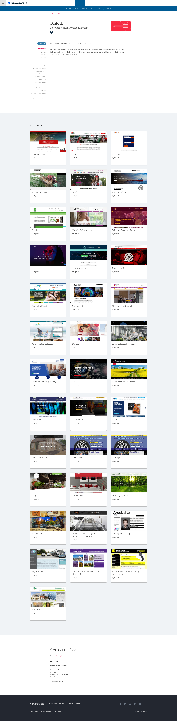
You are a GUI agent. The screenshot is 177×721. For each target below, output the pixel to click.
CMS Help (43, 57)
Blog (94, 3)
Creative (44, 63)
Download (101, 3)
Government (42, 74)
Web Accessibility (41, 87)
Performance (42, 79)
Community (80, 3)
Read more (48, 148)
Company (62, 704)
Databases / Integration (39, 68)
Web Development (41, 96)
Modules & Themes (40, 76)
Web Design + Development (38, 93)
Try (108, 3)
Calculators (43, 54)
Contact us (41, 43)
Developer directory (71, 8)
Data (45, 65)
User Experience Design (39, 85)
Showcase (84, 8)
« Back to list (55, 14)
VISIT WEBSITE (42, 48)
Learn (88, 3)
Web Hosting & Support (39, 99)
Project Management (40, 82)
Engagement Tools (41, 71)
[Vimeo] (134, 704)
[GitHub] (129, 704)
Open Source (52, 704)
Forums (92, 8)
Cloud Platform (74, 704)
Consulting (43, 60)
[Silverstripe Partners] (54, 32)
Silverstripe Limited (141, 711)
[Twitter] (123, 704)
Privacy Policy (34, 711)
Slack (99, 8)
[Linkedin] (139, 704)
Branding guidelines (45, 711)
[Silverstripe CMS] (17, 3)
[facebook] (119, 704)
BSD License (57, 711)
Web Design (42, 90)
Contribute (109, 8)
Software (70, 3)
